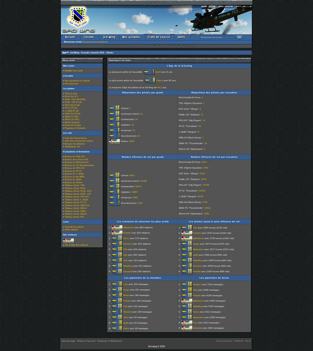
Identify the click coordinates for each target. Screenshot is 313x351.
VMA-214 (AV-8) (72, 113)
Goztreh (127, 233)
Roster (110, 52)
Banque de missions (75, 144)
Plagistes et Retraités (75, 128)
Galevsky (197, 328)
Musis (126, 295)
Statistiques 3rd (72, 146)
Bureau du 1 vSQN (74, 174)
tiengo (196, 244)
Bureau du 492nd (73, 182)
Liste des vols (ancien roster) (79, 141)
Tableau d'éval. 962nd (76, 208)
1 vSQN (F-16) (72, 111)
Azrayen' (197, 284)
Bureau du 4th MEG (75, 177)
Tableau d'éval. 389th (75, 211)
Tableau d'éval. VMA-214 (77, 205)
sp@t (195, 255)
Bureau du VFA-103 (74, 168)
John (125, 317)
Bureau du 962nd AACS (77, 162)
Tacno (126, 238)
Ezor (195, 322)
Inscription (101, 42)
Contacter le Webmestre (109, 341)
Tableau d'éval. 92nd (75, 188)
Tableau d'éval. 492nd (76, 214)
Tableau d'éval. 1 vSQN (76, 199)
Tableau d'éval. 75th (75, 185)
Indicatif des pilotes (74, 227)
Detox (126, 328)
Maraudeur (198, 249)
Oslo (125, 260)
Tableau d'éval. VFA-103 (77, 196)
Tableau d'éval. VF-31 (75, 202)
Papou (159, 80)
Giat (125, 255)
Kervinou (127, 244)
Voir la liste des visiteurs (76, 245)
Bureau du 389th (73, 179)
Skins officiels (71, 229)
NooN (158, 72)
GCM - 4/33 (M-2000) (75, 99)
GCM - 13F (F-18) (73, 102)
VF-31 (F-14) (71, 108)
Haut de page (68, 341)
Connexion (88, 42)
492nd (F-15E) (72, 119)
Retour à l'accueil (86, 341)
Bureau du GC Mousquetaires (79, 165)
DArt (125, 249)
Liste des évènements (75, 138)
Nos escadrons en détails (77, 80)
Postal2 (197, 271)
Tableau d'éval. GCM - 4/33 (78, 191)
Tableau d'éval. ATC (74, 217)
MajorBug (128, 266)
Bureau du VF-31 (73, 171)
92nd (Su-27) (71, 96)
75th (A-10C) (71, 93)
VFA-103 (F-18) (72, 105)
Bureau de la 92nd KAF (76, 159)
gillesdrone (128, 227)
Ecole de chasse (73, 125)
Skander (127, 311)
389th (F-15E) (71, 116)
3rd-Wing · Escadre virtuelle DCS (87, 52)
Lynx (125, 284)
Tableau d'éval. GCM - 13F (78, 194)
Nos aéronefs (71, 83)
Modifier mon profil (74, 70)
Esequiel (127, 271)
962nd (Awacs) (72, 122)
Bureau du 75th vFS (75, 156)
